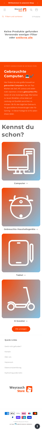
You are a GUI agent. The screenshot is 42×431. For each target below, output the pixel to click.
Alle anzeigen (21, 329)
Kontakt (8, 351)
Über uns (8, 357)
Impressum (9, 362)
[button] (4, 9)
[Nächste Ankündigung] (37, 3)
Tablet (19, 275)
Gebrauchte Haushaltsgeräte (19, 229)
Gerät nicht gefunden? (13, 346)
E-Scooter (19, 321)
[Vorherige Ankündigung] (4, 3)
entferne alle (24, 37)
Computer (19, 183)
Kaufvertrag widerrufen (13, 373)
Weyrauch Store (23, 422)
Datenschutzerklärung (13, 367)
